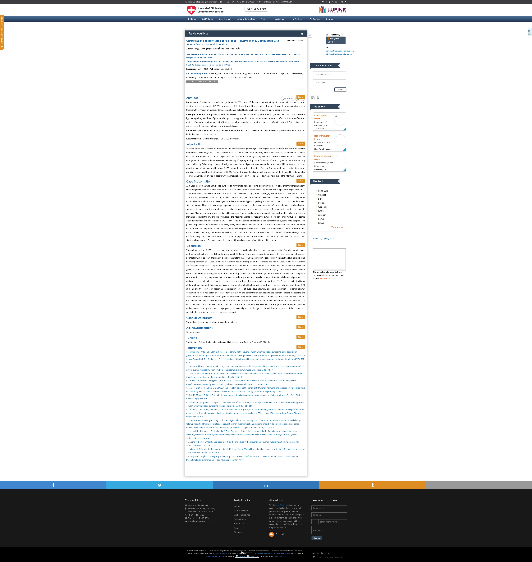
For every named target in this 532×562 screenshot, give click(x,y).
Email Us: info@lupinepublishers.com (202, 2)
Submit (340, 89)
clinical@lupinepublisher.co (339, 54)
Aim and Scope (241, 510)
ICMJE (320, 211)
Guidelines (279, 19)
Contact (329, 19)
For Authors (297, 19)
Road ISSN (323, 190)
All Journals (315, 19)
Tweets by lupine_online (323, 238)
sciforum (322, 215)
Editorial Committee (246, 19)
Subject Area (240, 519)
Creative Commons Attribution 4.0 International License (272, 554)
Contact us (239, 523)
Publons (321, 203)
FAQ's (237, 527)
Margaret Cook (333, 40)
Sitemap (238, 532)
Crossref (322, 194)
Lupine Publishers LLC (222, 554)
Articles (264, 19)
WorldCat (322, 207)
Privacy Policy (278, 556)
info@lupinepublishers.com (200, 521)
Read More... (325, 278)
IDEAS (321, 223)
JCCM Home (207, 19)
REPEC (321, 219)
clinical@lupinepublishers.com (340, 51)
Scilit (320, 198)
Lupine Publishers (281, 505)
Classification (225, 19)
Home (193, 19)
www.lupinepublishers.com (215, 556)
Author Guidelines (242, 515)
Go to (301, 97)
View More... (337, 227)
